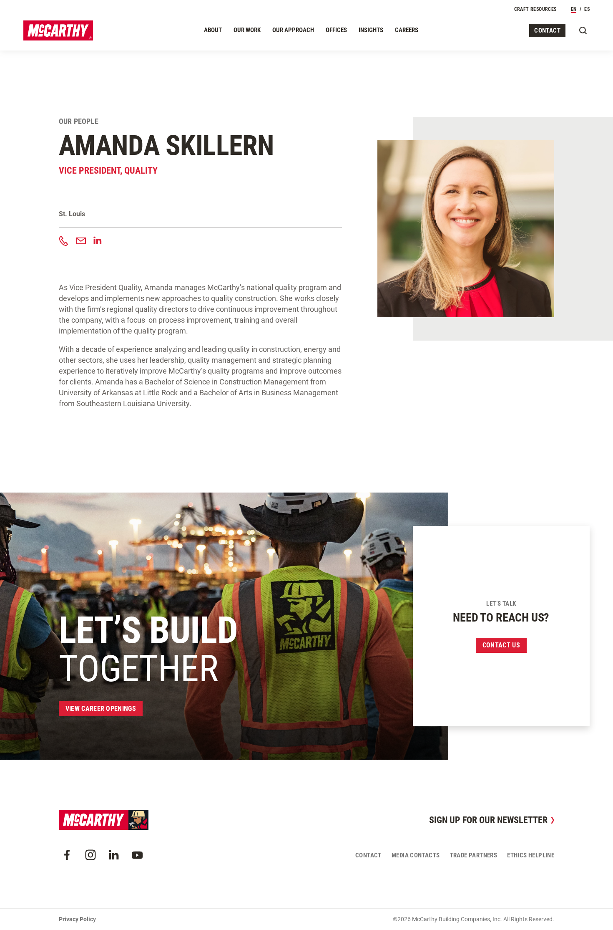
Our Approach (293, 30)
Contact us (501, 645)
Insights (371, 30)
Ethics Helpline (530, 855)
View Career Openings (100, 709)
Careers (406, 30)
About (213, 30)
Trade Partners (473, 855)
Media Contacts (416, 855)
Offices (336, 30)
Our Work (247, 30)
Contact (547, 30)
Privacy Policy (77, 919)
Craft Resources (535, 9)
